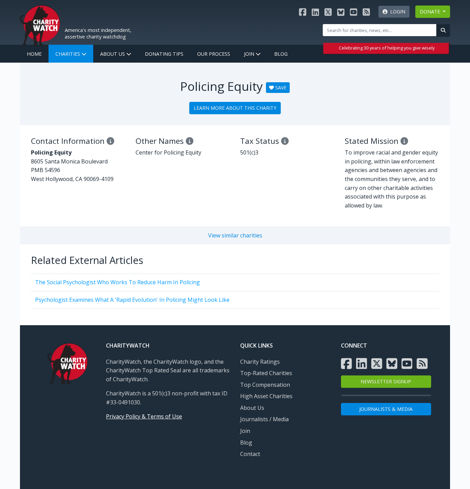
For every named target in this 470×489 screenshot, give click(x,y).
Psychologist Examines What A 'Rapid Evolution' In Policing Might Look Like (132, 300)
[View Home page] (40, 24)
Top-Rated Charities (266, 373)
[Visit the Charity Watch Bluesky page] (340, 12)
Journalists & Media (386, 409)
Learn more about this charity (235, 108)
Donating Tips (164, 54)
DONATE (430, 11)
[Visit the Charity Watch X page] (328, 12)
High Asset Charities (266, 396)
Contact (250, 454)
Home (34, 54)
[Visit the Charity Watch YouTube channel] (353, 12)
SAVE (280, 87)
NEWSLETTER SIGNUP (386, 381)
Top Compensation (265, 385)
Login (396, 11)
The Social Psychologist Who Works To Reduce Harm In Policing (117, 282)
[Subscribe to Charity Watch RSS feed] (366, 12)
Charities (68, 54)
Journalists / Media (264, 419)
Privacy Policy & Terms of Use (144, 416)
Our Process (213, 54)
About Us (113, 54)
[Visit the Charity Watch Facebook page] (302, 12)
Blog (281, 54)
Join (250, 54)
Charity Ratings (260, 361)
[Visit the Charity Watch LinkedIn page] (315, 12)
